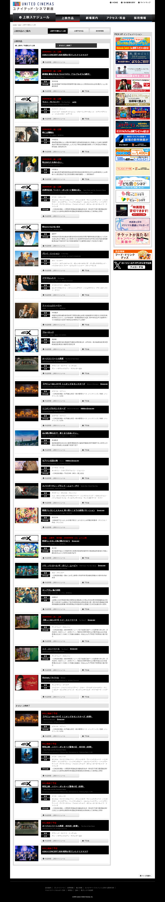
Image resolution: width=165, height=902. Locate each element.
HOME (15, 25)
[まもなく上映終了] (76, 46)
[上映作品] (68, 18)
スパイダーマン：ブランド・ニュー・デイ (60, 486)
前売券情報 (100, 31)
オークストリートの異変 (53, 358)
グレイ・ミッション (51, 253)
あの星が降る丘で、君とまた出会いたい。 (60, 433)
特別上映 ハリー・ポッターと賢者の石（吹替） (63, 786)
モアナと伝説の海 (50, 460)
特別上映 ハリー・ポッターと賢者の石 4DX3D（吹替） (67, 747)
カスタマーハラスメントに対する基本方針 (99, 888)
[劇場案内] (92, 18)
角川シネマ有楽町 (87, 890)
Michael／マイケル (50, 677)
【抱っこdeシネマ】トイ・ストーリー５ (59, 620)
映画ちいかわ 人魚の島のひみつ (56, 541)
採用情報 (70, 888)
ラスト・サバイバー (51, 102)
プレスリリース (59, 888)
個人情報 (79, 888)
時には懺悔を (48, 132)
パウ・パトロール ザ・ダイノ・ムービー (60, 565)
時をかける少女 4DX (51, 227)
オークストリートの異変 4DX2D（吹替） (60, 826)
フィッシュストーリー (52, 305)
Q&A (76, 890)
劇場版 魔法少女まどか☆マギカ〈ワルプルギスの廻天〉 (66, 74)
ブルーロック (48, 332)
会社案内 (48, 888)
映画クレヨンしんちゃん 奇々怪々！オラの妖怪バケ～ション (68, 510)
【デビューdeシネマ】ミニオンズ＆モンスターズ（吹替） (67, 716)
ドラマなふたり (49, 278)
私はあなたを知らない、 (53, 162)
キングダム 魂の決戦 (51, 590)
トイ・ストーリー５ (51, 649)
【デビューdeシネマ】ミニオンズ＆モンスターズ (63, 384)
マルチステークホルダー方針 (55, 890)
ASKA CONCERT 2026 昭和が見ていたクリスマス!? (65, 55)
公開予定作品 (78, 31)
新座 (19, 25)
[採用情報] (140, 18)
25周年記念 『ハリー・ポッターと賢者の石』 (62, 190)
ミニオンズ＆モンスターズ (53, 408)
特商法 (70, 890)
